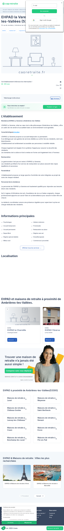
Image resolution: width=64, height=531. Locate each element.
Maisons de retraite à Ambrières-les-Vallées (14, 11)
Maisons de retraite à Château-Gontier (16, 409)
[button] (60, 82)
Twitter (51, 515)
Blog (50, 517)
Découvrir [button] (11, 340)
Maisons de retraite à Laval (16, 399)
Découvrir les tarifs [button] (53, 528)
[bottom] (7, 309)
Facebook (52, 513)
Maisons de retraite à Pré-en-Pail (46, 439)
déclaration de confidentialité (47, 28)
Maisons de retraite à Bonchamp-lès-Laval (16, 439)
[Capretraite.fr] (10, 4)
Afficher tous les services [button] (30, 248)
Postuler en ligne (52, 107)
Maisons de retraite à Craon (16, 429)
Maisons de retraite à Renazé (46, 419)
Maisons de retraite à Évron (46, 429)
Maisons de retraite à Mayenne (46, 399)
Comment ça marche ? (39, 513)
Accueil (5, 9)
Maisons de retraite (13, 9)
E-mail (35, 5)
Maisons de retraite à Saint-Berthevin (46, 409)
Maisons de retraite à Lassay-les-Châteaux (16, 419)
